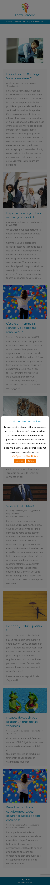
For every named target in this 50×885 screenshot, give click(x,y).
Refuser (31, 461)
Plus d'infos (32, 456)
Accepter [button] (19, 461)
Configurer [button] (17, 456)
